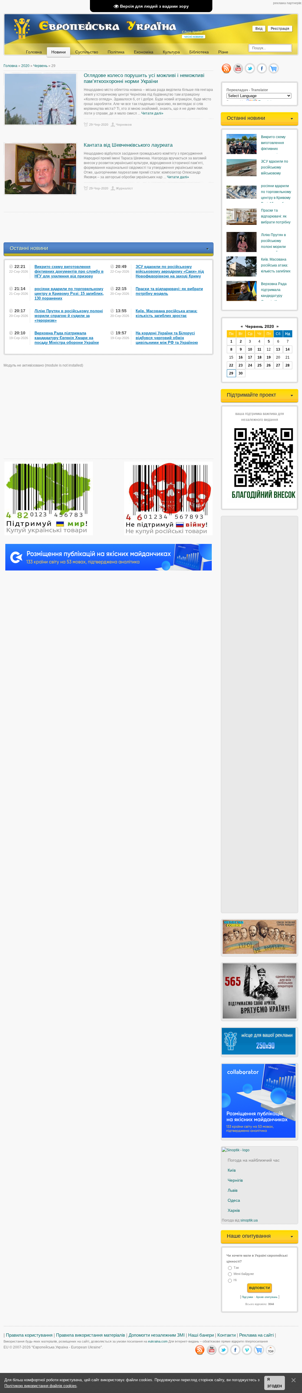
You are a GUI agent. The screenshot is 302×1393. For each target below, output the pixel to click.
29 (231, 373)
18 (259, 357)
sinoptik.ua (249, 1220)
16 (241, 357)
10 (250, 349)
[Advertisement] (111, 227)
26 (269, 365)
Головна (10, 66)
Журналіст (124, 188)
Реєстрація (280, 29)
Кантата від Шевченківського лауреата (128, 145)
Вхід (258, 29)
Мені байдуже (244, 1274)
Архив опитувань (267, 1297)
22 (231, 365)
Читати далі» (152, 113)
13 (278, 349)
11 (259, 349)
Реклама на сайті (256, 1335)
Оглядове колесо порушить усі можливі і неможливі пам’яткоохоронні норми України (144, 78)
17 (250, 357)
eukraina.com (158, 1341)
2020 (25, 66)
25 (259, 365)
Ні (235, 1280)
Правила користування (29, 1335)
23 (241, 365)
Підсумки (247, 1297)
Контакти (226, 1335)
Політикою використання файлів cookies (40, 1386)
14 (287, 349)
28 (287, 365)
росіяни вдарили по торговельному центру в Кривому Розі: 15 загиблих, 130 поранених (276, 198)
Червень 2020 (259, 326)
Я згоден (274, 1383)
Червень (40, 66)
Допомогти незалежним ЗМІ (157, 1335)
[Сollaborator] (108, 569)
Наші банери (201, 1335)
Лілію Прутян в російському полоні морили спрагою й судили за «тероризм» (275, 247)
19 (269, 357)
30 (241, 373)
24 (250, 365)
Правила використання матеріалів (90, 1335)
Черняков (124, 124)
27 (278, 365)
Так (236, 1267)
